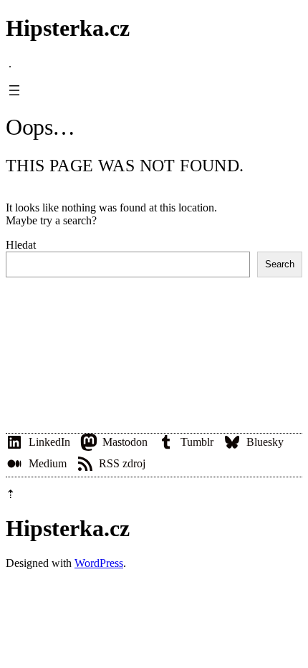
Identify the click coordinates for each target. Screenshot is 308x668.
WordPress (98, 563)
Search (279, 264)
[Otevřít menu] (14, 90)
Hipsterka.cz (68, 28)
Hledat (21, 245)
